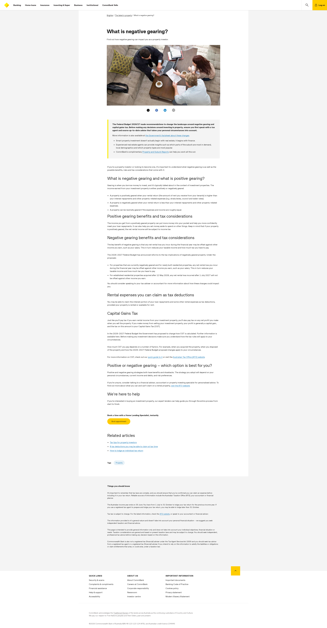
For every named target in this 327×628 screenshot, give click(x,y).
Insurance (44, 5)
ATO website (165, 514)
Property (119, 463)
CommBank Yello (110, 5)
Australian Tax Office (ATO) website (189, 357)
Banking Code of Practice (177, 584)
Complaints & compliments (101, 584)
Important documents (175, 580)
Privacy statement (174, 592)
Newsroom (132, 592)
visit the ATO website (180, 385)
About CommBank (135, 580)
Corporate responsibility (138, 588)
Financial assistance (98, 588)
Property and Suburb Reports (155, 152)
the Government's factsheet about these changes (167, 135)
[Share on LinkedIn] (165, 110)
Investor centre (134, 596)
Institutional (92, 5)
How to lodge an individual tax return (126, 450)
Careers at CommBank (137, 584)
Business (78, 5)
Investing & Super (62, 5)
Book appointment (119, 421)
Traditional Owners (120, 613)
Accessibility (94, 596)
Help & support (95, 592)
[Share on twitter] (148, 110)
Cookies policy (172, 588)
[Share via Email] (173, 110)
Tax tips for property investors (123, 442)
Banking (17, 5)
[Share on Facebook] (156, 110)
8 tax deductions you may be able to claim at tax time (134, 446)
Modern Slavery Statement (178, 596)
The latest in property (123, 15)
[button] (307, 5)
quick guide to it (155, 357)
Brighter (110, 15)
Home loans (30, 5)
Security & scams (96, 580)
